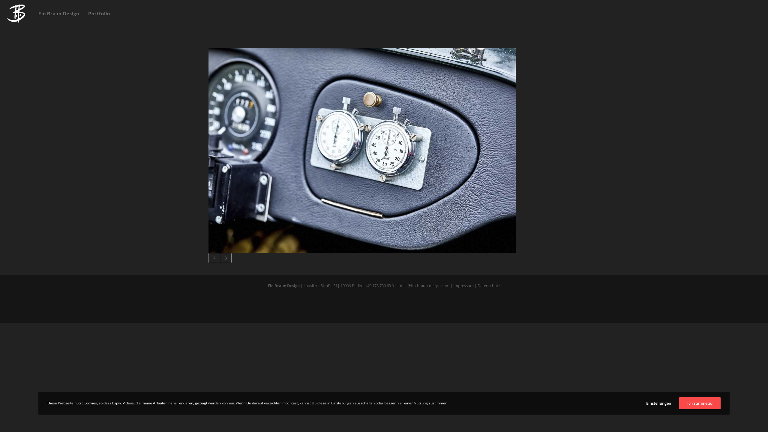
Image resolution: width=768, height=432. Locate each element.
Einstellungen (658, 403)
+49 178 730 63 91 (380, 285)
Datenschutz (488, 285)
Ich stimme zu (699, 403)
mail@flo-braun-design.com (424, 285)
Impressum (463, 285)
